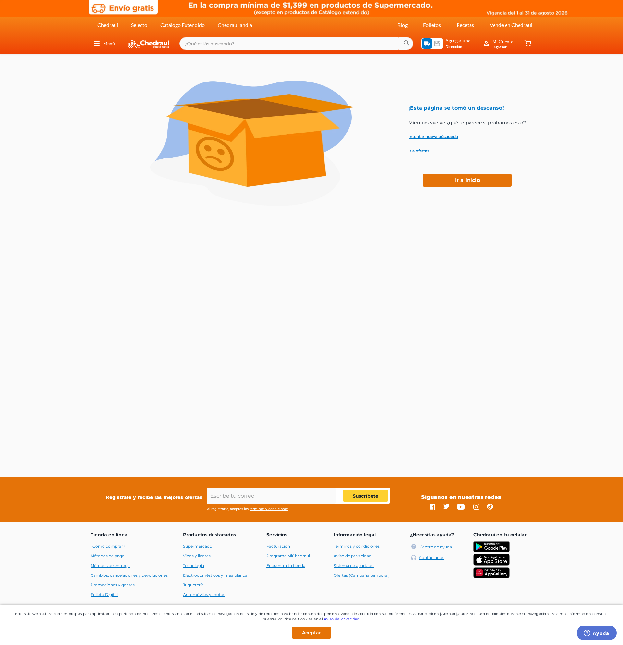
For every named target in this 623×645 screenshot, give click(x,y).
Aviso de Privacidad (342, 619)
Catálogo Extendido (182, 25)
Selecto (139, 25)
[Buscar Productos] (406, 43)
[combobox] (296, 43)
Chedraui (107, 25)
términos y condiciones (269, 509)
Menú (109, 43)
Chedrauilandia (235, 25)
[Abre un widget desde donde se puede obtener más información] (597, 634)
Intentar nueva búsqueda (433, 137)
